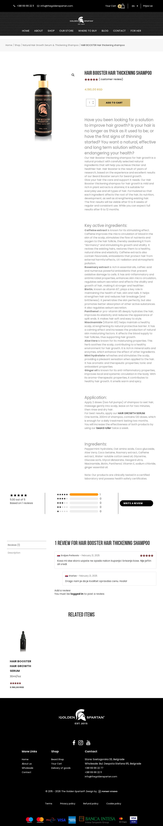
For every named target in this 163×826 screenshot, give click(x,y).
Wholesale (27, 768)
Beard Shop (57, 759)
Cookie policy (113, 803)
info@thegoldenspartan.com (57, 5)
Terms (48, 803)
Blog (105, 31)
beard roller (103, 428)
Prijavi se (148, 5)
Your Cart (56, 763)
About (38, 31)
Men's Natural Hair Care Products (130, 36)
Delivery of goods (61, 768)
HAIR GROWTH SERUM (131, 413)
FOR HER (136, 31)
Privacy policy (67, 803)
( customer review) (111, 79)
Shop (51, 31)
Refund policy (90, 803)
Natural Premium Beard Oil (69, 36)
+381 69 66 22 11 (25, 5)
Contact (119, 31)
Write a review (133, 503)
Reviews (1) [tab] (14, 545)
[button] (73, 75)
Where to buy (87, 31)
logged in (77, 594)
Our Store (66, 31)
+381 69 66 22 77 (94, 768)
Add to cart (114, 102)
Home (25, 31)
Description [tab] (14, 552)
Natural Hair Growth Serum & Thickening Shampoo (51, 45)
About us (27, 763)
